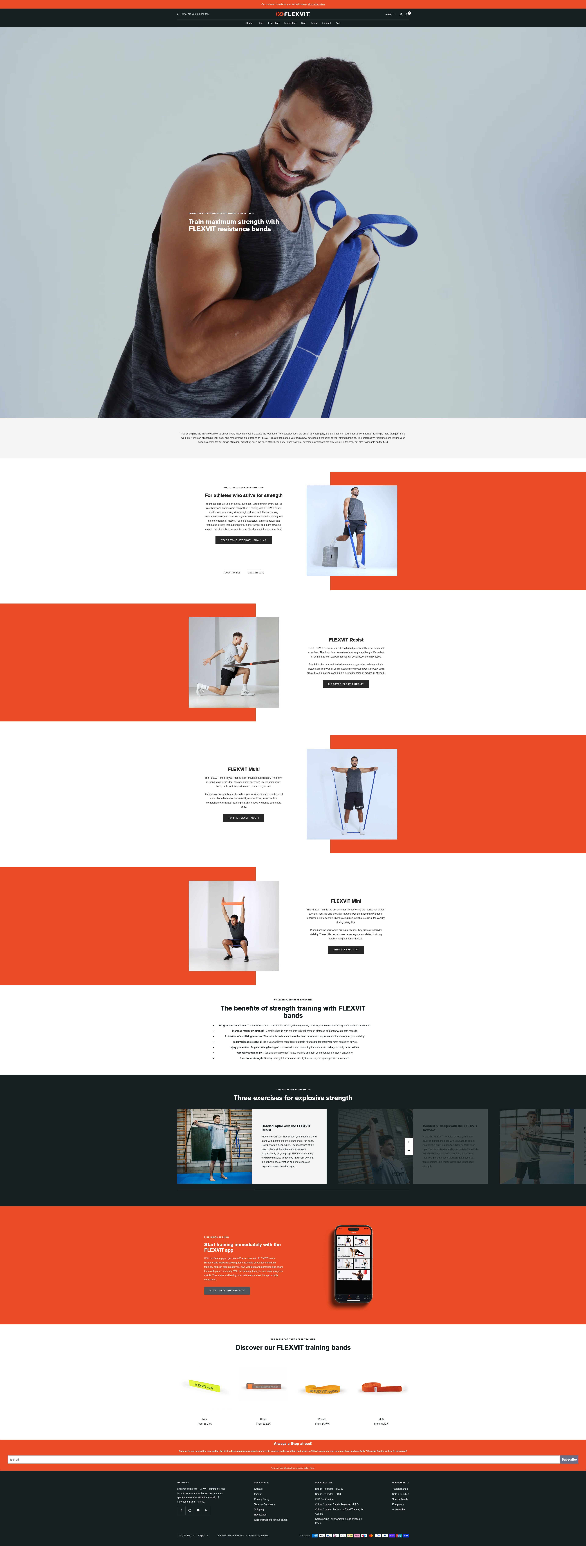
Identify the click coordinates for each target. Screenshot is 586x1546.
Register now (313, 783)
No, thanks (313, 799)
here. (329, 790)
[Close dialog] (348, 738)
